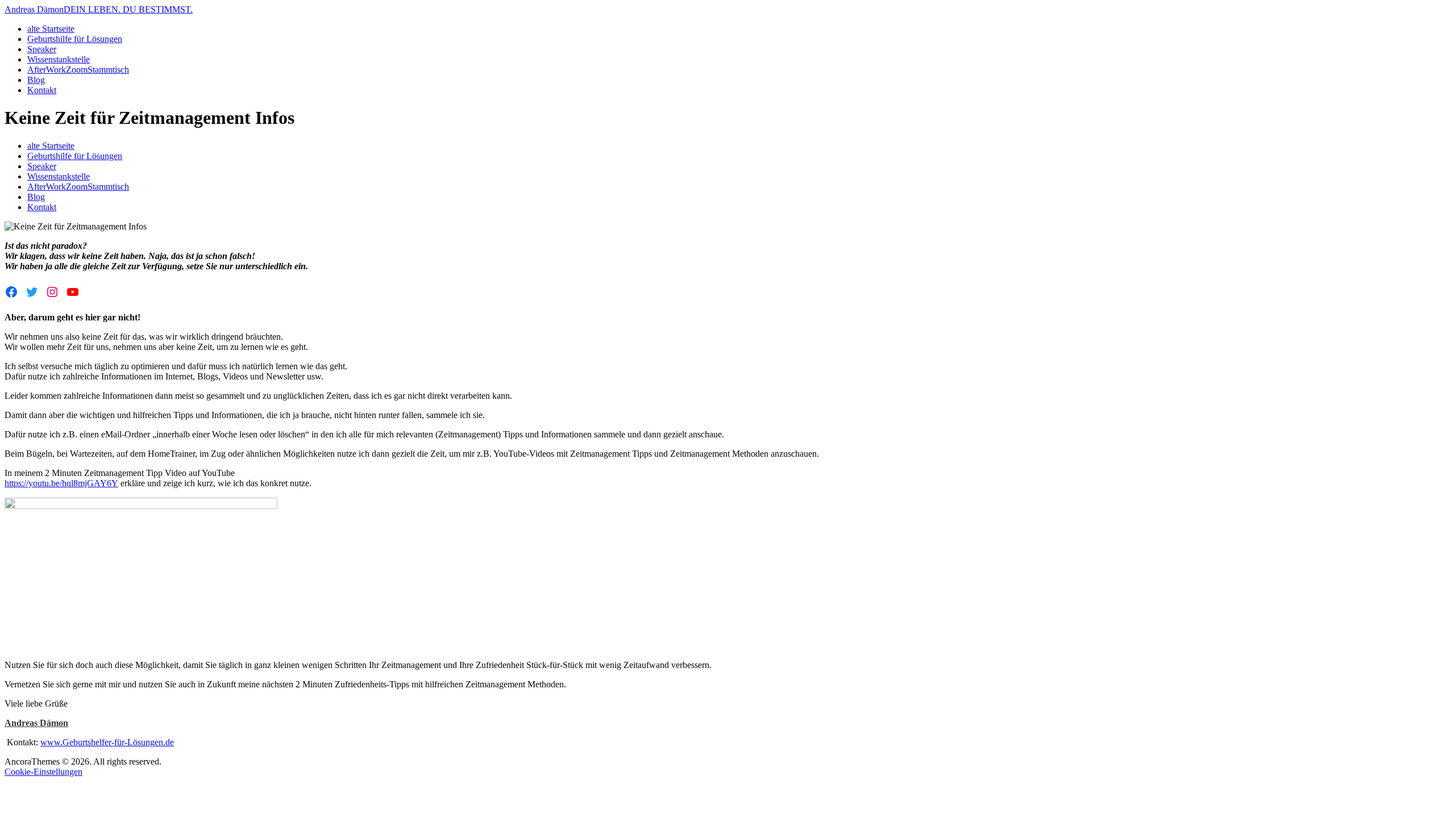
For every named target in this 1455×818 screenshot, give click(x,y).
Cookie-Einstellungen (43, 772)
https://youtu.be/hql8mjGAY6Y (61, 483)
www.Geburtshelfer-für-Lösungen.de (107, 742)
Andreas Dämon (36, 723)
